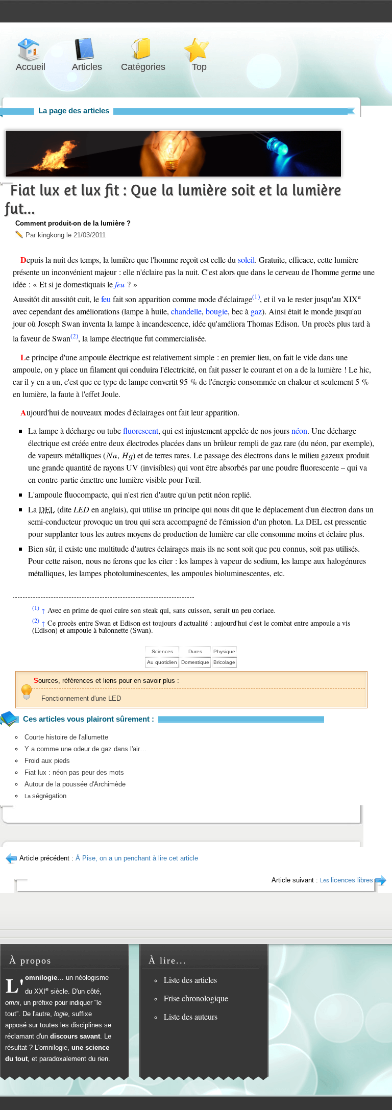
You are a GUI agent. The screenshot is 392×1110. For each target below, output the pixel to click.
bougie (217, 311)
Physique (224, 651)
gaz (256, 311)
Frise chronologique (196, 998)
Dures (195, 651)
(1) (256, 296)
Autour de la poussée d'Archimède (75, 784)
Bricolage (224, 662)
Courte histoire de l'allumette (66, 737)
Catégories (142, 49)
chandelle (186, 311)
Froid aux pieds (47, 760)
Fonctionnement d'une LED (81, 698)
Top (199, 49)
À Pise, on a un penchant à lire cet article (137, 858)
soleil (246, 259)
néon (299, 430)
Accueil (30, 49)
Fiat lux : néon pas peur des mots (74, 772)
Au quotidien (162, 662)
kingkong (51, 235)
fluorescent (140, 430)
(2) (74, 335)
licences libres (346, 880)
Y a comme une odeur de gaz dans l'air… (85, 749)
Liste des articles (190, 979)
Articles (86, 49)
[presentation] (111, 455)
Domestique (195, 662)
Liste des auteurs (190, 1016)
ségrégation (45, 796)
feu (120, 284)
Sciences (162, 651)
